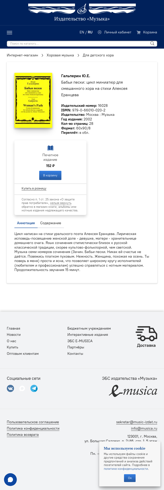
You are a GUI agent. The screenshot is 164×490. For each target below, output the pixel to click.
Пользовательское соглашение (33, 422)
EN (82, 32)
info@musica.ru (144, 428)
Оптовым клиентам (23, 353)
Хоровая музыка (60, 55)
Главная (13, 328)
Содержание (50, 223)
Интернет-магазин (22, 55)
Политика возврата (23, 434)
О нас (11, 341)
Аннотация (26, 223)
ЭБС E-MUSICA (80, 341)
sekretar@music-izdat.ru (136, 422)
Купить (12, 347)
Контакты (75, 353)
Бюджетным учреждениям (89, 328)
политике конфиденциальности (126, 469)
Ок (130, 478)
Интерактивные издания (87, 334)
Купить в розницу (34, 188)
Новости (14, 334)
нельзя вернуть (60, 203)
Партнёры (75, 347)
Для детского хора (98, 55)
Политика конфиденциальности (33, 428)
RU (90, 32)
